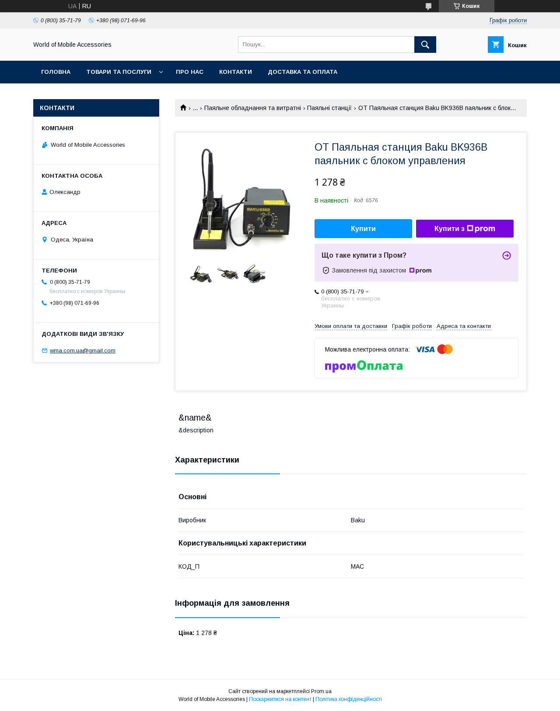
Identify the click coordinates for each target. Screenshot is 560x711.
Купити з (449, 228)
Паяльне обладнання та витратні (252, 107)
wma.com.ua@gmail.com (83, 350)
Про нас (189, 72)
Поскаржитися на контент (280, 699)
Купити (363, 228)
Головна (55, 72)
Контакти (235, 72)
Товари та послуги (118, 72)
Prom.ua (321, 691)
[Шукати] (425, 44)
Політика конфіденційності (348, 699)
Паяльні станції (329, 107)
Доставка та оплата (302, 72)
